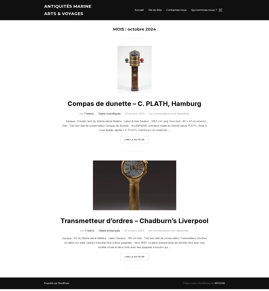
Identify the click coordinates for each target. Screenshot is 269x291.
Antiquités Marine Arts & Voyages (67, 10)
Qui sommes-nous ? (204, 10)
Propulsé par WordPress (56, 283)
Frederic (89, 113)
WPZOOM (220, 283)
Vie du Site (155, 10)
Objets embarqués (109, 230)
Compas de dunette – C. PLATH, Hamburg (134, 104)
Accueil (139, 10)
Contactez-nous (176, 10)
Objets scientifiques (109, 113)
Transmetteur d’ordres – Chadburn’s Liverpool (134, 221)
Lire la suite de (137, 139)
